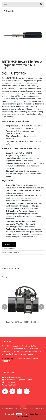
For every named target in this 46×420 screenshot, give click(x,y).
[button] (4, 306)
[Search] (41, 4)
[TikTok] (27, 391)
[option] (23, 306)
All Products (9, 11)
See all (5, 277)
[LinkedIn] (5, 391)
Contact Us (9, 244)
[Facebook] (12, 391)
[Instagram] (19, 391)
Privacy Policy (7, 358)
